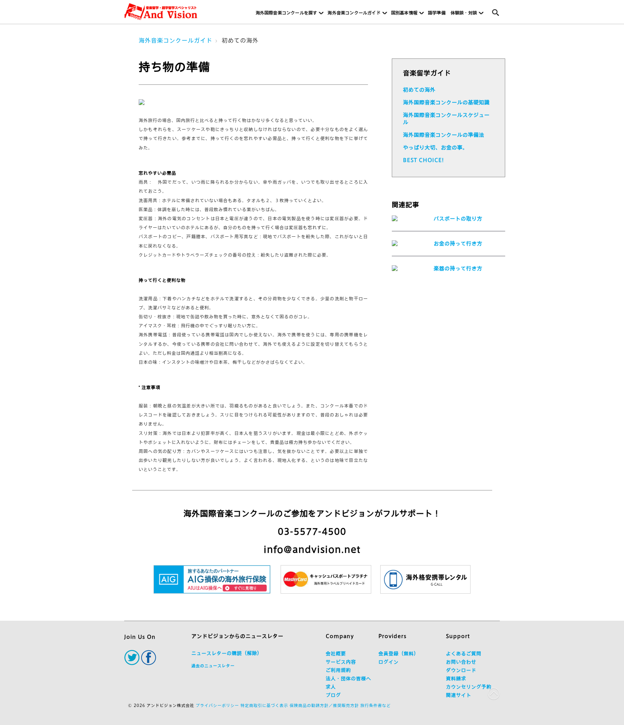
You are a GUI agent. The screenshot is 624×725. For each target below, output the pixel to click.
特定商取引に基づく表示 (264, 705)
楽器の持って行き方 (458, 268)
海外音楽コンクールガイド (175, 40)
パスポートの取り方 (458, 218)
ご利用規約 (338, 670)
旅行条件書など (375, 705)
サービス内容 (341, 662)
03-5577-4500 (312, 531)
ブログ (333, 695)
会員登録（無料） (398, 653)
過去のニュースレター (213, 666)
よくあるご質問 (463, 653)
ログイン (388, 662)
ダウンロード (461, 670)
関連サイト (458, 695)
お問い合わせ (461, 662)
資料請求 (456, 678)
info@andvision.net (312, 549)
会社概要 (336, 653)
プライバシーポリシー (217, 705)
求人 (331, 687)
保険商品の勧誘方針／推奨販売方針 (324, 705)
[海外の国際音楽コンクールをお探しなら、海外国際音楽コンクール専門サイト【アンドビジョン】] (161, 12)
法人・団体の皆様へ (348, 678)
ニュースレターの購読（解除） (226, 653)
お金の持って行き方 (458, 243)
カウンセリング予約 (468, 687)
